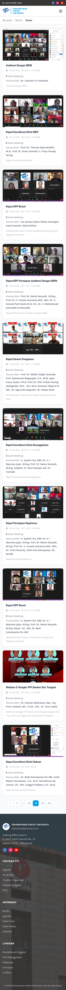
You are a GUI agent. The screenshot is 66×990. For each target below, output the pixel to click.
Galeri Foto (9, 921)
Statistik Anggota (12, 885)
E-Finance (8, 967)
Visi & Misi (8, 874)
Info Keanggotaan (12, 957)
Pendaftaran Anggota (14, 952)
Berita (18, 20)
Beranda (7, 20)
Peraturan (8, 962)
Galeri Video (9, 926)
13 (29, 803)
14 (35, 803)
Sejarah (7, 869)
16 (49, 803)
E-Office (7, 972)
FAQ (5, 890)
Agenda (7, 916)
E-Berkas (7, 931)
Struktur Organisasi (13, 880)
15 (42, 803)
